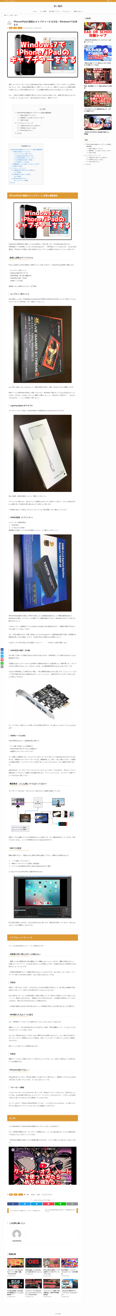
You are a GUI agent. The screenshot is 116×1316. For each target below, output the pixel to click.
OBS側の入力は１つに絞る (28, 128)
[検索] (110, 1)
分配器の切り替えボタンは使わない (30, 125)
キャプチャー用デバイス (23, 154)
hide (29, 146)
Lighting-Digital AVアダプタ (23, 156)
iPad (27, 1194)
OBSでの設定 (24, 120)
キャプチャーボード (47, 1194)
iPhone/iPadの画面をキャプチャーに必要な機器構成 (34, 113)
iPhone (33, 1194)
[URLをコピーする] (72, 1203)
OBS (15, 28)
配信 (11, 28)
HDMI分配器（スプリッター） (25, 158)
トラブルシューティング (25, 123)
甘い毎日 (58, 6)
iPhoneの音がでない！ (26, 130)
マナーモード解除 (21, 180)
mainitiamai (16, 1241)
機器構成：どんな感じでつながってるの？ (32, 118)
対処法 (17, 172)
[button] (13, 1203)
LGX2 (38, 1194)
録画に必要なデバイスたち (28, 115)
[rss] (108, 1)
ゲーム (19, 28)
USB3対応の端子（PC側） (23, 160)
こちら (42, 302)
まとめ (19, 133)
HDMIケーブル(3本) (21, 162)
